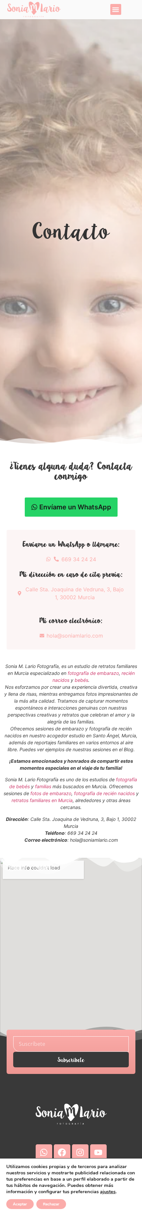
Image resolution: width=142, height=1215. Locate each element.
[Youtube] (98, 1152)
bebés (81, 680)
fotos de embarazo (50, 793)
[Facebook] (62, 1152)
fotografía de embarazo (93, 673)
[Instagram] (80, 1152)
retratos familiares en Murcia (42, 800)
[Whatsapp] (44, 1152)
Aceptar (20, 1204)
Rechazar (51, 1204)
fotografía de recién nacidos (104, 793)
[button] (115, 9)
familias (43, 786)
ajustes (108, 1192)
